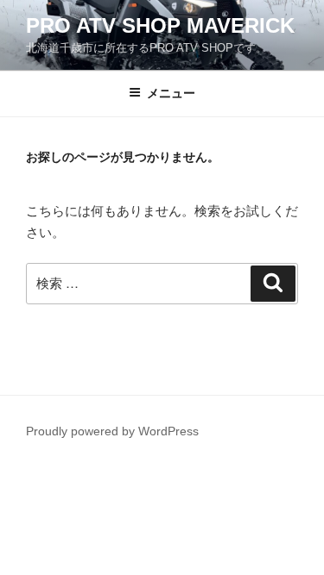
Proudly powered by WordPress (112, 431)
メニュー (171, 93)
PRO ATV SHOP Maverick (160, 25)
